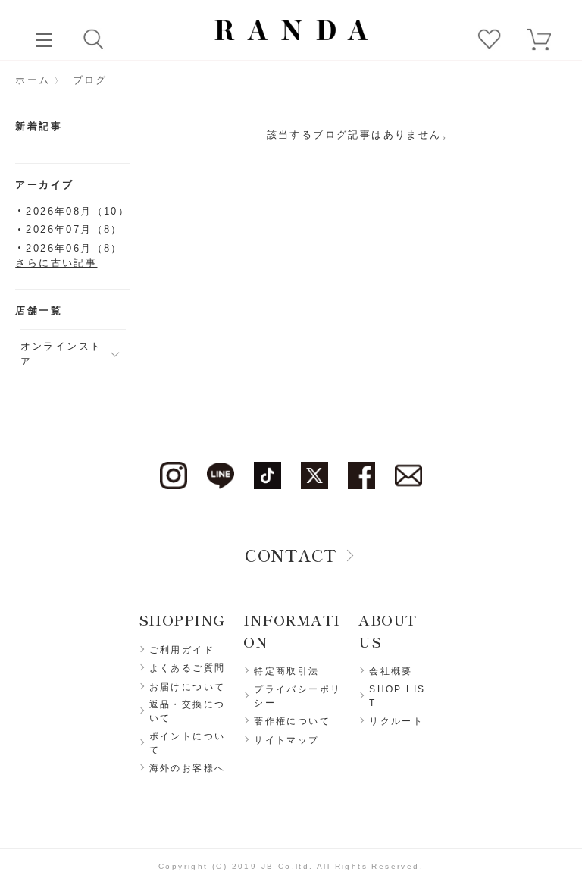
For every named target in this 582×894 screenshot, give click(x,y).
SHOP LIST (397, 696)
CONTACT (291, 554)
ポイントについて (187, 743)
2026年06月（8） (74, 248)
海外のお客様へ (187, 768)
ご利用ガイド (181, 650)
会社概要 (391, 671)
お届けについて (187, 687)
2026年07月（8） (74, 229)
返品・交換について (187, 711)
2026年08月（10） (78, 211)
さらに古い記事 (56, 262)
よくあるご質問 (187, 668)
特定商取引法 (286, 671)
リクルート (396, 721)
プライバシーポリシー (297, 696)
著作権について (292, 721)
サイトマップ (286, 740)
